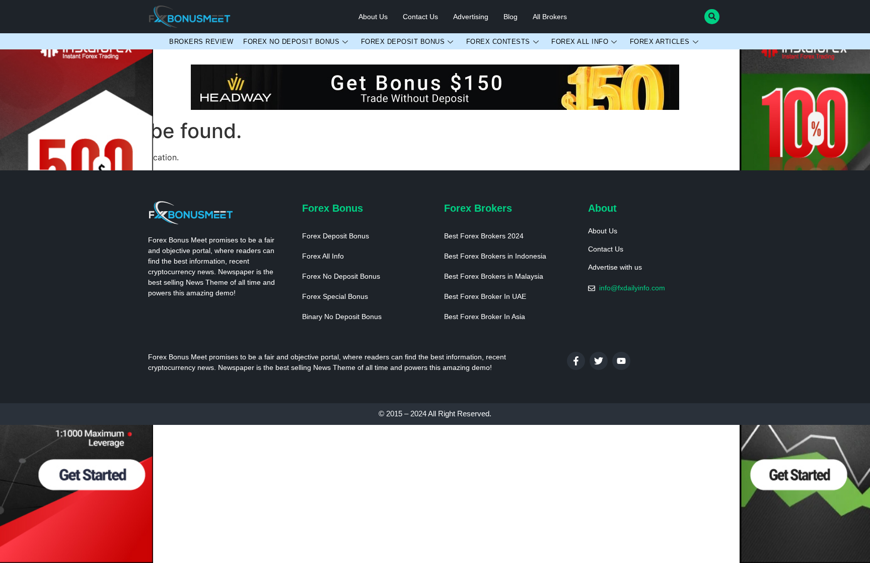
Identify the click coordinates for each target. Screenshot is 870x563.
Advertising (470, 17)
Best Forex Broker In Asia (484, 316)
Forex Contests (498, 41)
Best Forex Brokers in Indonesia (495, 256)
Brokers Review (201, 41)
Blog (510, 17)
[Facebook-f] (576, 361)
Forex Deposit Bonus (403, 41)
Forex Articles (660, 41)
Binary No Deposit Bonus (342, 316)
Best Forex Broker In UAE (485, 296)
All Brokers (550, 17)
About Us (373, 17)
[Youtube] (621, 361)
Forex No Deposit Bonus (291, 41)
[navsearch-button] (711, 16)
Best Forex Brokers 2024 (484, 236)
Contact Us (420, 17)
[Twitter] (599, 361)
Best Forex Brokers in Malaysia (493, 276)
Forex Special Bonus (335, 296)
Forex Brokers (478, 208)
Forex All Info (579, 41)
